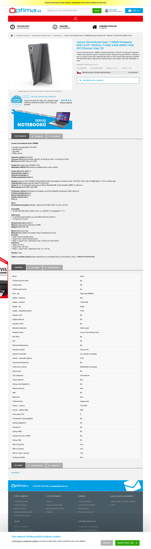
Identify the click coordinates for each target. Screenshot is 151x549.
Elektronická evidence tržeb (23, 512)
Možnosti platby (20, 508)
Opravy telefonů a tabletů (87, 505)
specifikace (15, 473)
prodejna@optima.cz (90, 530)
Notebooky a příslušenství (41, 35)
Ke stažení (55, 136)
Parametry (39, 136)
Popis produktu (53, 267)
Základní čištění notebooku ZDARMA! (123, 501)
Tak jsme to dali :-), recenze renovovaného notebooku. (23, 531)
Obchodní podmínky (21, 501)
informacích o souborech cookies (25, 541)
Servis (82, 496)
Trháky (113, 505)
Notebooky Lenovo (91, 65)
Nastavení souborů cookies (55, 508)
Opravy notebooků (85, 501)
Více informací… (133, 72)
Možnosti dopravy (20, 505)
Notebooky (57, 35)
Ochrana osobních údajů (54, 505)
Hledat (96, 10)
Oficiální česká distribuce (23, 515)
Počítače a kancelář (22, 35)
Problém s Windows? (22, 526)
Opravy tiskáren (84, 508)
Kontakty (50, 512)
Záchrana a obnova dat (86, 512)
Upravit (107, 543)
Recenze (49, 501)
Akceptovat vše (125, 543)
